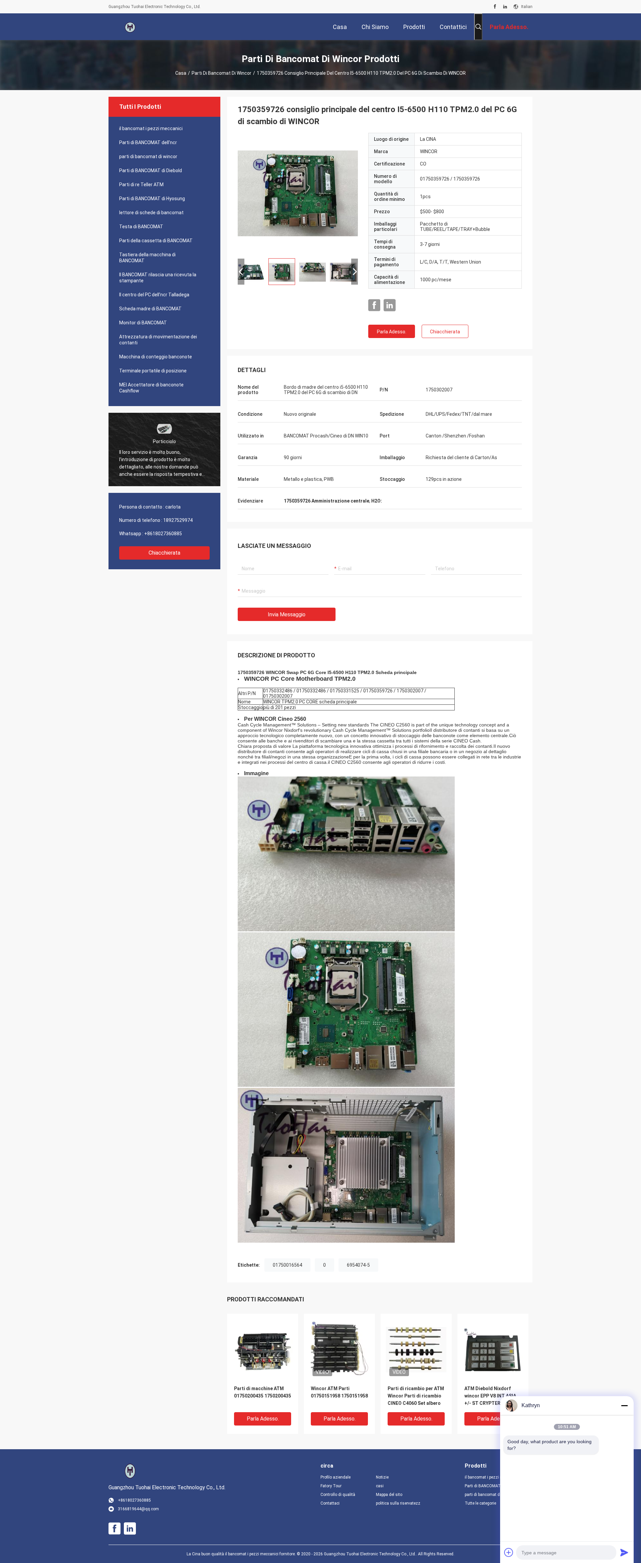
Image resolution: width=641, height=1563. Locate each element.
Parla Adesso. (391, 331)
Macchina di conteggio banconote (155, 356)
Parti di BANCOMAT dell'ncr (148, 142)
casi (380, 1486)
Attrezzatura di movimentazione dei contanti (158, 339)
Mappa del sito (389, 1494)
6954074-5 (358, 1265)
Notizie (382, 1477)
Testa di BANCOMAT (141, 226)
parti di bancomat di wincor (221, 73)
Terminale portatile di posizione (153, 370)
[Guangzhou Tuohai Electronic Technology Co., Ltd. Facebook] (495, 6)
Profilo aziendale (335, 1477)
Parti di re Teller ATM (141, 184)
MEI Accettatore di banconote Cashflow (151, 387)
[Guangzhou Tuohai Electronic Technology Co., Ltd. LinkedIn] (505, 6)
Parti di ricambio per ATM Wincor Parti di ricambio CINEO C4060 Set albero (416, 1396)
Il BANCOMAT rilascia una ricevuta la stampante (157, 277)
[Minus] (624, 1405)
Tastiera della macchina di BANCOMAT (147, 257)
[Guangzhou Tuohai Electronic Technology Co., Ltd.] (130, 26)
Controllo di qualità (337, 1494)
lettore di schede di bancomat (151, 212)
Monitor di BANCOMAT (143, 322)
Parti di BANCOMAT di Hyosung (152, 198)
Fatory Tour (331, 1486)
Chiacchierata (164, 553)
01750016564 (287, 1265)
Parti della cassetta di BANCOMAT (156, 240)
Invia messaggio (286, 614)
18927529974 (178, 520)
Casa (180, 73)
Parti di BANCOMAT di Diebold (150, 170)
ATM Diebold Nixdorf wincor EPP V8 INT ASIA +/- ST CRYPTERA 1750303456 (490, 1396)
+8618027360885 (163, 533)
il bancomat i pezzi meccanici (151, 128)
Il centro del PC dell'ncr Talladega (154, 294)
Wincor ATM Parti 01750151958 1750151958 (339, 1392)
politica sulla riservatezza (398, 1503)
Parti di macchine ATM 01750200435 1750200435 (262, 1392)
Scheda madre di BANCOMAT (150, 308)
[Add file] (508, 1552)
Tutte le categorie (480, 1503)
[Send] (624, 1552)
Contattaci (330, 1503)
